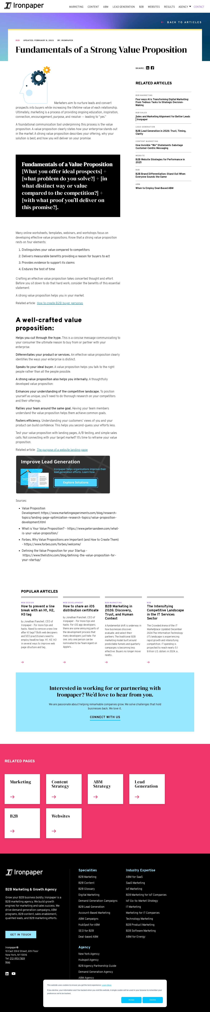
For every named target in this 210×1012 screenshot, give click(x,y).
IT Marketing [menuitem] (133, 907)
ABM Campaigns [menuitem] (88, 919)
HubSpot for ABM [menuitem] (89, 925)
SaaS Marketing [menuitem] (135, 883)
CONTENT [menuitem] (93, 7)
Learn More (106, 985)
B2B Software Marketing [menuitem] (141, 931)
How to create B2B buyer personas (60, 303)
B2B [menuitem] (141, 7)
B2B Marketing (113, 603)
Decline (152, 1000)
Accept (131, 1000)
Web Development (73, 603)
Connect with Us (105, 717)
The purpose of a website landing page (62, 450)
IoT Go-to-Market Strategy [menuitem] (142, 901)
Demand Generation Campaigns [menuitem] (97, 901)
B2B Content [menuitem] (86, 883)
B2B (18, 40)
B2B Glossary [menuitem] (86, 889)
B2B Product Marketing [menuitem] (140, 925)
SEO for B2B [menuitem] (86, 931)
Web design (27, 603)
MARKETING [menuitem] (76, 7)
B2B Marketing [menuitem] (87, 877)
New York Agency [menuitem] (88, 954)
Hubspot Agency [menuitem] (88, 960)
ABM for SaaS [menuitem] (134, 877)
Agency (183, 7)
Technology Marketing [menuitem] (139, 919)
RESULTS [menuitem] (169, 7)
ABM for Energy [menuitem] (135, 937)
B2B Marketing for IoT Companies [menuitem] (146, 895)
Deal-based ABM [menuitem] (88, 937)
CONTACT (199, 7)
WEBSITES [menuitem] (154, 7)
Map (7, 962)
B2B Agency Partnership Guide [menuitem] (97, 966)
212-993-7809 (17, 958)
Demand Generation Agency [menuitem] (95, 972)
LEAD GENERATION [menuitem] (124, 7)
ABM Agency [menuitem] (86, 978)
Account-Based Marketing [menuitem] (94, 913)
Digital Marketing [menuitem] (88, 895)
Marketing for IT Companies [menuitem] (143, 913)
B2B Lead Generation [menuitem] (91, 907)
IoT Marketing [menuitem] (134, 889)
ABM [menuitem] (105, 7)
